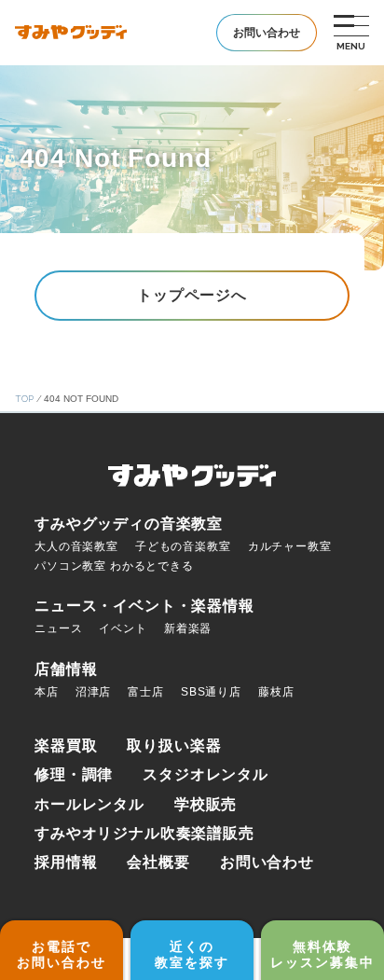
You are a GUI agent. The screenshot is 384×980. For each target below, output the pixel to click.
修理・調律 (73, 774)
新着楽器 (188, 628)
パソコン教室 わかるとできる (114, 566)
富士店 (146, 691)
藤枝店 (276, 691)
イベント (122, 628)
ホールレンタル (89, 804)
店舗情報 (65, 669)
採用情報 (65, 862)
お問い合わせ (267, 862)
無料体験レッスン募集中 (322, 954)
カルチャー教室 (290, 546)
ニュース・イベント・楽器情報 (144, 606)
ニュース (58, 628)
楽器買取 (65, 745)
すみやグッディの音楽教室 (128, 523)
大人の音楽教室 (76, 546)
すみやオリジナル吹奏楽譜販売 (144, 833)
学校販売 (205, 804)
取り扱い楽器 (174, 745)
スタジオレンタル (205, 774)
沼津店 (93, 691)
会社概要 (158, 862)
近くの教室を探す (192, 954)
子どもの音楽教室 (183, 546)
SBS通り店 (211, 691)
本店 (46, 691)
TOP (24, 398)
